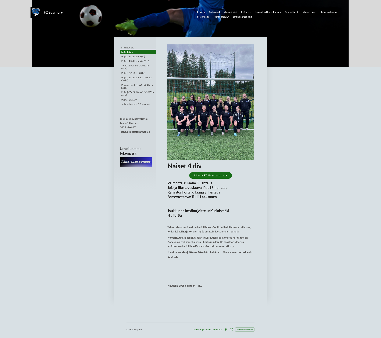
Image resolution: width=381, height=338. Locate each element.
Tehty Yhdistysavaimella (245, 329)
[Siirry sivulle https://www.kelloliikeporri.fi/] (136, 162)
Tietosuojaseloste (202, 329)
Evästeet (217, 329)
